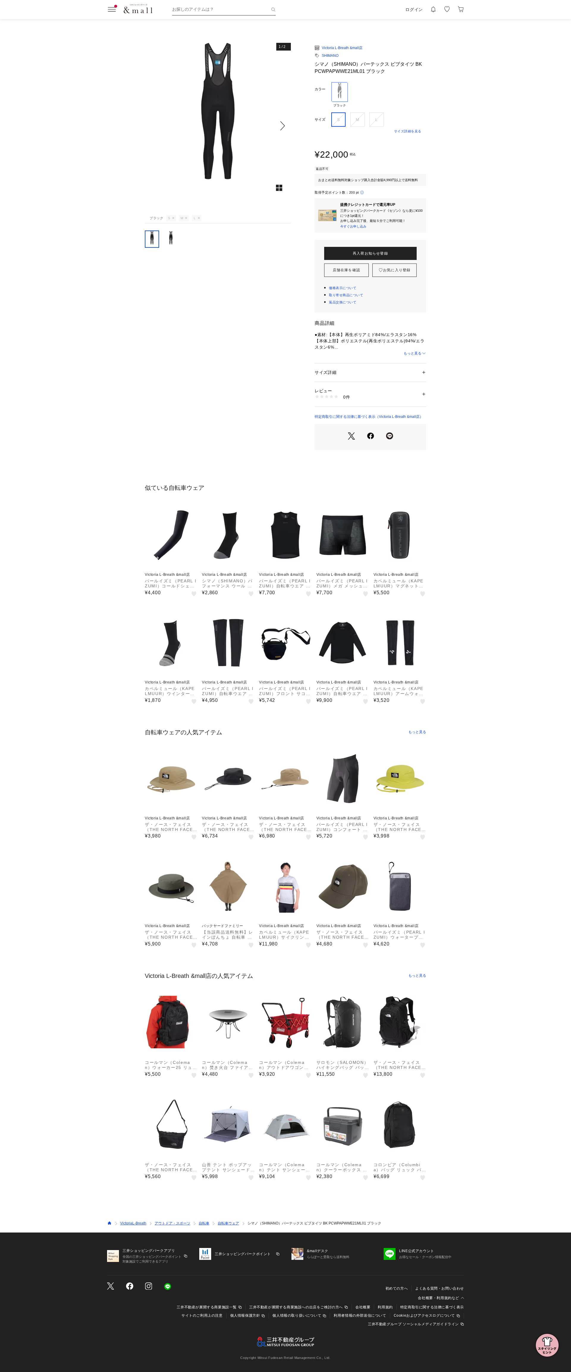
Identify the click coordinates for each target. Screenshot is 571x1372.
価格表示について (342, 288)
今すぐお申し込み (353, 226)
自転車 (204, 1223)
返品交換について (342, 302)
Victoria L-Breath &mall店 (342, 48)
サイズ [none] (320, 119)
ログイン (414, 9)
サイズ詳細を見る (407, 131)
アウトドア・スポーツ (172, 1223)
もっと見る (412, 353)
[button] (218, 125)
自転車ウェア (228, 1223)
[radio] (339, 95)
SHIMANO (330, 56)
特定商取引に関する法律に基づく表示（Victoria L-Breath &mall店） (369, 417)
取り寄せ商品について (346, 295)
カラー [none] (320, 89)
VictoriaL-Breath (133, 1223)
